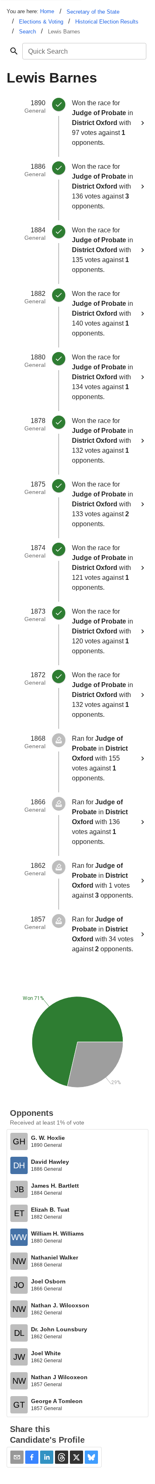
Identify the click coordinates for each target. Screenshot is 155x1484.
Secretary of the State (93, 12)
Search (27, 31)
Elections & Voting (41, 22)
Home (47, 11)
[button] (31, 1457)
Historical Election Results (106, 22)
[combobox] (84, 51)
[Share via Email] (17, 1457)
